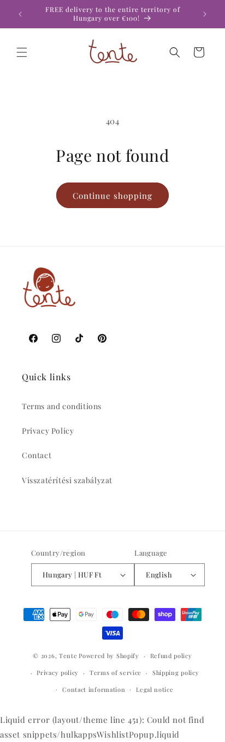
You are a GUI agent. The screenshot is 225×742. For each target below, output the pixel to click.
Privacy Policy (48, 430)
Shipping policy (175, 672)
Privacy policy (58, 672)
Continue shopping (112, 195)
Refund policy (171, 656)
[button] (22, 52)
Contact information (93, 689)
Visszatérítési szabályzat (67, 480)
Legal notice (154, 689)
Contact (36, 455)
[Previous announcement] (20, 14)
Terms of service (115, 672)
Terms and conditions (62, 406)
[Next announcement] (205, 14)
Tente (68, 656)
